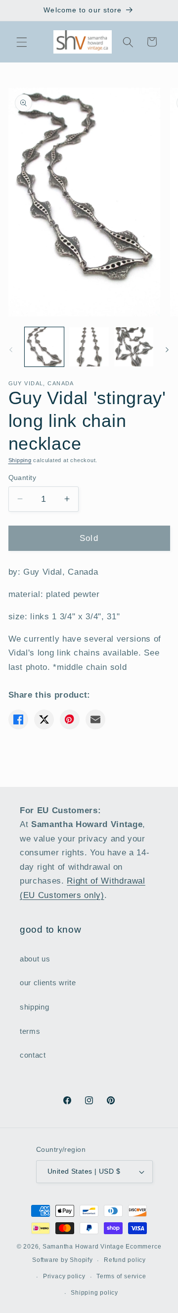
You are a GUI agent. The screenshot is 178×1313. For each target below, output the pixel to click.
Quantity (22, 477)
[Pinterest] (70, 719)
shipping (34, 1007)
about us (35, 959)
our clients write (48, 982)
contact (33, 1055)
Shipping (20, 460)
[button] (22, 42)
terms (30, 1031)
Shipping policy (94, 1292)
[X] (44, 719)
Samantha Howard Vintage (83, 1246)
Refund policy (125, 1259)
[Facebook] (18, 719)
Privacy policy (64, 1276)
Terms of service (121, 1276)
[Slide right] (167, 349)
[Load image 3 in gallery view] (134, 347)
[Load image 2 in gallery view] (89, 347)
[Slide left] (11, 349)
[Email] (95, 719)
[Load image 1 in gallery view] (44, 347)
